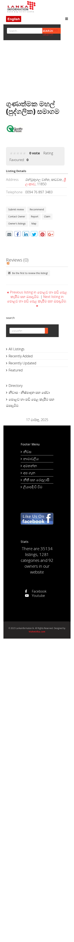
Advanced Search (50, 32)
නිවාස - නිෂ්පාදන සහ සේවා (29, 392)
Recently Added (21, 356)
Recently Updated (22, 363)
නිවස (27, 451)
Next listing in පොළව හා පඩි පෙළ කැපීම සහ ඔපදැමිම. (37, 301)
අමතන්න (30, 465)
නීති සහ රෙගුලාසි (36, 480)
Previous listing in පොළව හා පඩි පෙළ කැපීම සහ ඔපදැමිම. (37, 294)
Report (34, 216)
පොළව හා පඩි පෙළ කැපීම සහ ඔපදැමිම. (30, 402)
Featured (16, 370)
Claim (47, 216)
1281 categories (35, 557)
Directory (16, 385)
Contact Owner (16, 216)
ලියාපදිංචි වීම (32, 487)
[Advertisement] (37, 71)
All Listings (16, 349)
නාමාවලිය (31, 458)
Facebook (38, 591)
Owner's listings (17, 223)
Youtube (38, 595)
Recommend (37, 209)
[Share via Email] (9, 233)
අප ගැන (29, 472)
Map (33, 223)
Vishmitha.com (37, 631)
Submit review (16, 209)
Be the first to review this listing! (29, 273)
